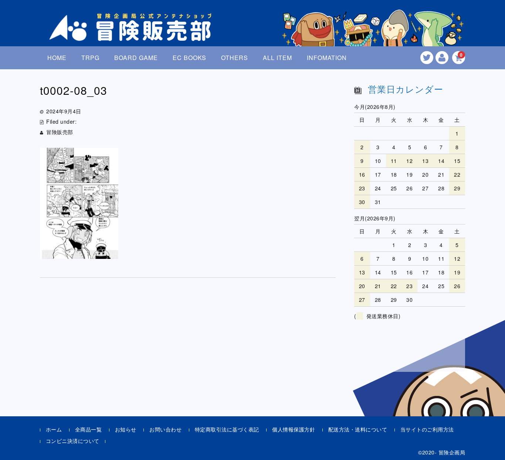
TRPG (90, 57)
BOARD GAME (136, 57)
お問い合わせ (165, 429)
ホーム (54, 429)
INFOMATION (327, 57)
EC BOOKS (189, 57)
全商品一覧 (88, 429)
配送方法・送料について (357, 429)
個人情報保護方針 (293, 429)
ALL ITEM (277, 57)
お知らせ (125, 429)
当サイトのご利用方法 (427, 429)
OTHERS (234, 57)
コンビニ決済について (72, 440)
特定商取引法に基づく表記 (227, 429)
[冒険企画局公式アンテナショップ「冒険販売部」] (132, 34)
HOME (57, 57)
